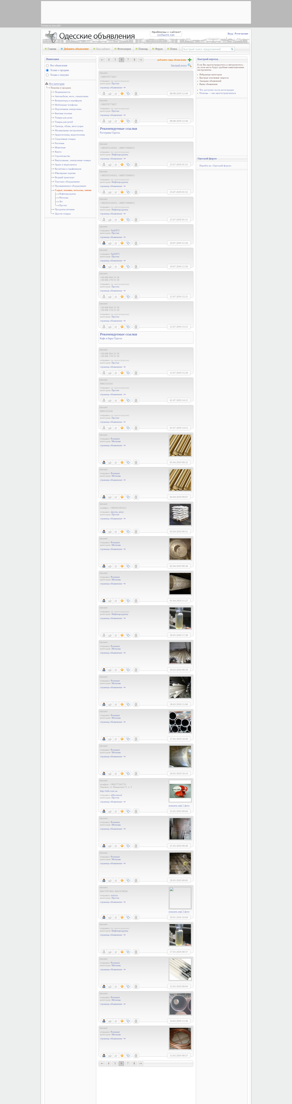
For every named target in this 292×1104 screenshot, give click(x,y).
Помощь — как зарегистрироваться (217, 93)
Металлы (63, 197)
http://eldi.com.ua (108, 791)
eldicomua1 (116, 795)
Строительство (62, 156)
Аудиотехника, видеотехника (70, 134)
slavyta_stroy (117, 512)
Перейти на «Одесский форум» (215, 165)
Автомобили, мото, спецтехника (71, 96)
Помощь (143, 48)
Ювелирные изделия (65, 173)
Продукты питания (64, 209)
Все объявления (58, 65)
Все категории (56, 83)
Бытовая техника (63, 113)
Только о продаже (59, 70)
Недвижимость (62, 92)
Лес (61, 201)
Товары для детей (64, 122)
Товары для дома (63, 117)
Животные (60, 147)
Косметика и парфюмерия (68, 168)
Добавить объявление (76, 48)
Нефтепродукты (67, 193)
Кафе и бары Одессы (111, 338)
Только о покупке (59, 74)
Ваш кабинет (103, 48)
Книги (58, 151)
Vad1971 (115, 230)
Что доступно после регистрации (216, 90)
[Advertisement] (120, 12)
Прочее (63, 205)
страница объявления (111, 87)
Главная (52, 48)
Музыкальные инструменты (69, 130)
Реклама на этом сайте (51, 25)
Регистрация (241, 33)
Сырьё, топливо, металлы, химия (73, 190)
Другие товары (63, 213)
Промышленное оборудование (70, 186)
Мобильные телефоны (66, 104)
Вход (230, 33)
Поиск (173, 48)
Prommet (115, 438)
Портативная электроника (68, 109)
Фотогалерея (124, 48)
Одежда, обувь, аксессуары (69, 126)
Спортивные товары (65, 139)
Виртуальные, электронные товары (73, 160)
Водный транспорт (64, 177)
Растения (59, 143)
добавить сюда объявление (172, 59)
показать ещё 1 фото (179, 805)
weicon (114, 895)
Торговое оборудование (67, 181)
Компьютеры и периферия (68, 100)
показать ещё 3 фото (179, 911)
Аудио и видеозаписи (66, 164)
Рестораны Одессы (110, 132)
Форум (159, 48)
